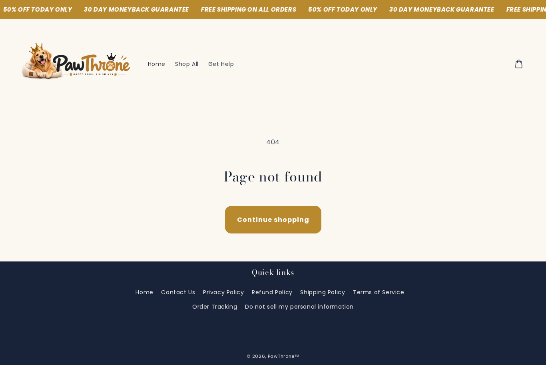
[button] (519, 64)
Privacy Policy (223, 292)
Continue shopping (273, 219)
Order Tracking (214, 307)
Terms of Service (379, 292)
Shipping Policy (322, 292)
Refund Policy (272, 292)
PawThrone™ (283, 356)
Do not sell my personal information (299, 307)
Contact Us (178, 292)
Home (144, 292)
